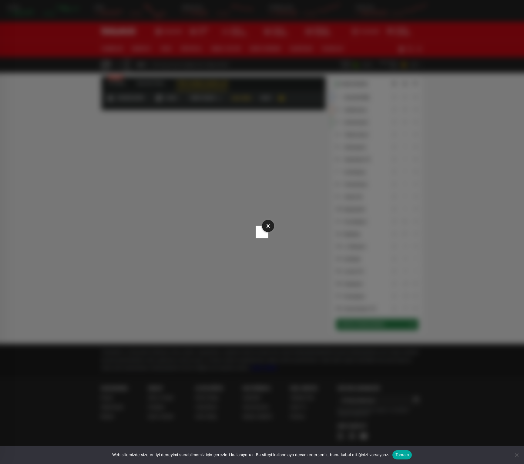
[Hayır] (516, 455)
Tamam (402, 454)
